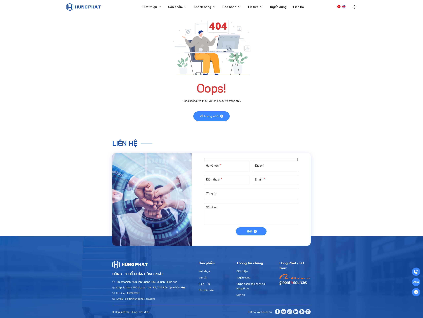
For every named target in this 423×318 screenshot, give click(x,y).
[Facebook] (277, 312)
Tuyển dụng (278, 7)
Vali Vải (203, 277)
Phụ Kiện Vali (206, 290)
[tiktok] (289, 312)
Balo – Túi (204, 283)
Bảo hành (229, 7)
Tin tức (253, 7)
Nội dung (211, 207)
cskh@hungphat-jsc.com (140, 298)
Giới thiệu (149, 7)
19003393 (133, 293)
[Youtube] (283, 312)
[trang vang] (302, 312)
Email (259, 179)
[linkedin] (295, 312)
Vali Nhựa (204, 271)
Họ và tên (213, 165)
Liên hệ (298, 7)
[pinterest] (308, 312)
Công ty (211, 193)
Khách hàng (202, 7)
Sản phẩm (175, 7)
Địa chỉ (259, 165)
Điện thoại (214, 179)
